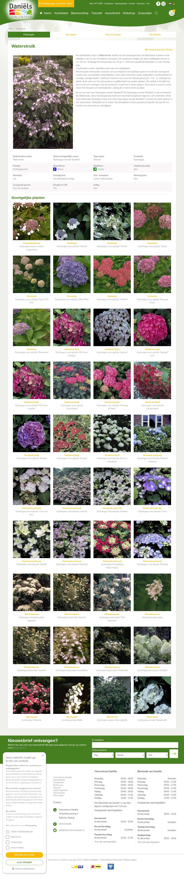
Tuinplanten (58, 782)
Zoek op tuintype (113, 34)
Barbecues (58, 785)
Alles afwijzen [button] (24, 862)
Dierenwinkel (59, 780)
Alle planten (71, 34)
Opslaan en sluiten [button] (24, 855)
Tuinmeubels (59, 793)
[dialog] (24, 812)
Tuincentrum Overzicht (111, 860)
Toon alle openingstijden (105, 841)
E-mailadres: (99, 740)
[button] (24, 868)
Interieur (57, 787)
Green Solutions (90, 860)
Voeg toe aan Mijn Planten (160, 49)
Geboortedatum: (99, 750)
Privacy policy (130, 860)
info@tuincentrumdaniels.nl (71, 830)
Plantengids (28, 34)
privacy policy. (19, 747)
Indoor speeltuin (60, 790)
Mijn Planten (155, 34)
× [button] (43, 755)
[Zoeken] (156, 13)
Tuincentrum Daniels (62, 777)
